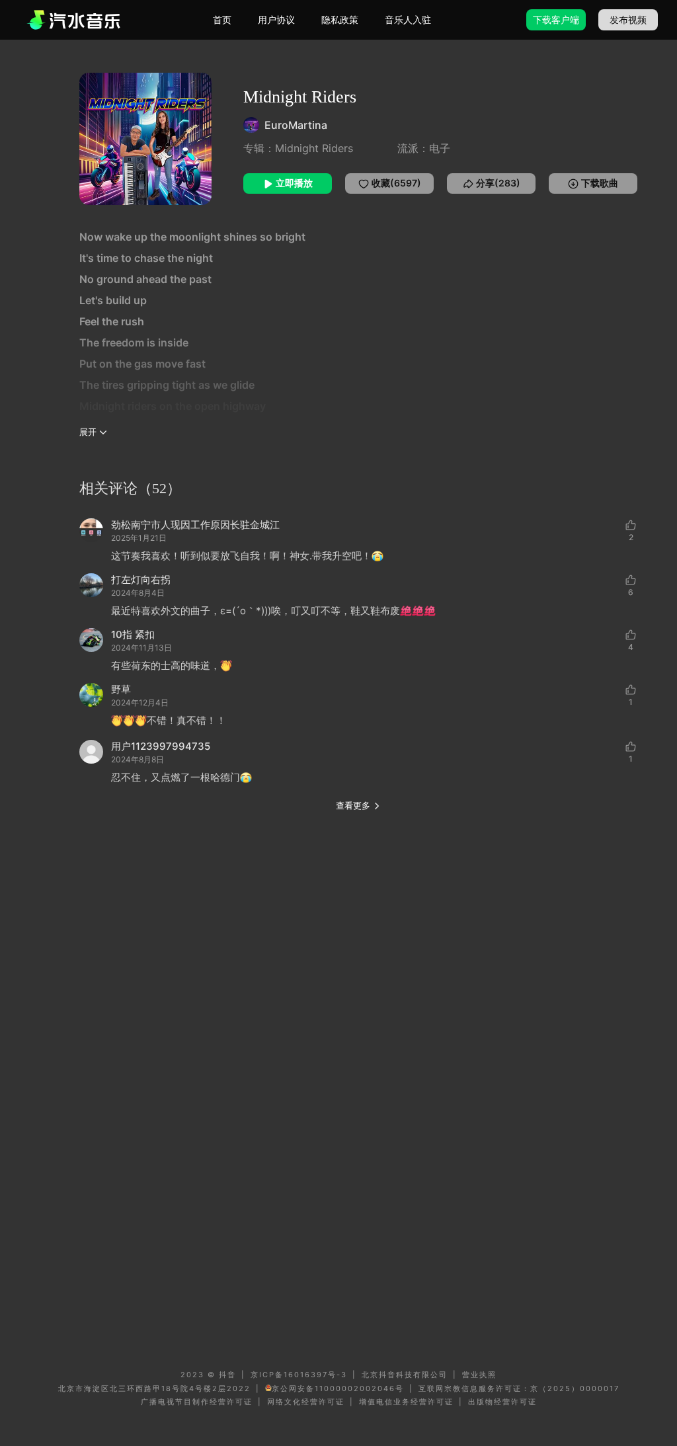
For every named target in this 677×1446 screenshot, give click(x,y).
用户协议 (276, 19)
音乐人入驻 (408, 19)
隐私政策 (339, 19)
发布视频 (628, 19)
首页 (222, 19)
